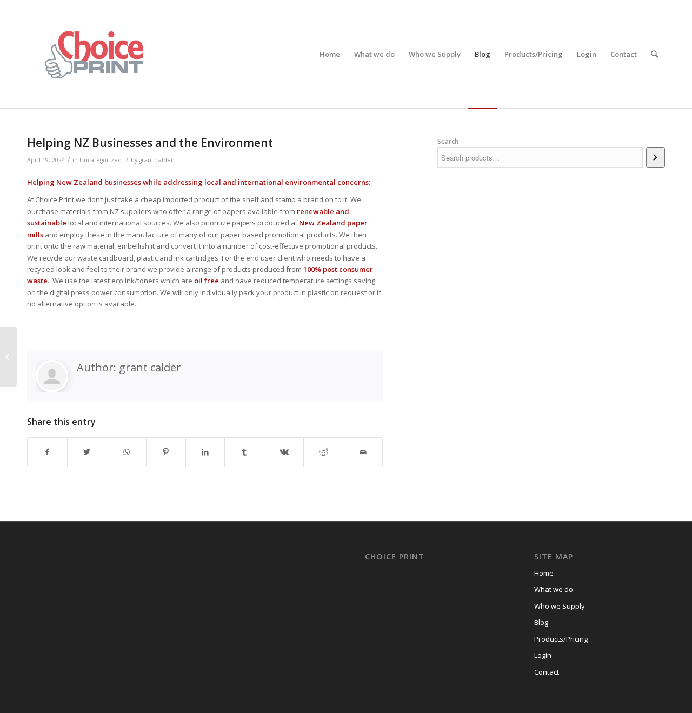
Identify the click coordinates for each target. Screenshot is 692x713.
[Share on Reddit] (323, 452)
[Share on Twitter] (87, 452)
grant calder (156, 160)
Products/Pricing (561, 639)
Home (544, 573)
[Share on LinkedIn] (205, 452)
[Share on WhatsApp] (126, 452)
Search (447, 141)
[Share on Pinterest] (166, 452)
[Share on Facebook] (47, 452)
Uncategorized (100, 160)
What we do (553, 589)
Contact (546, 672)
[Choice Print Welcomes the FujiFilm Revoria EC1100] (8, 357)
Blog (541, 622)
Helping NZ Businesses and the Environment (150, 142)
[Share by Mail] (362, 452)
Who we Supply (559, 606)
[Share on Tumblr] (244, 452)
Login (542, 655)
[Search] (654, 54)
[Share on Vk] (283, 452)
